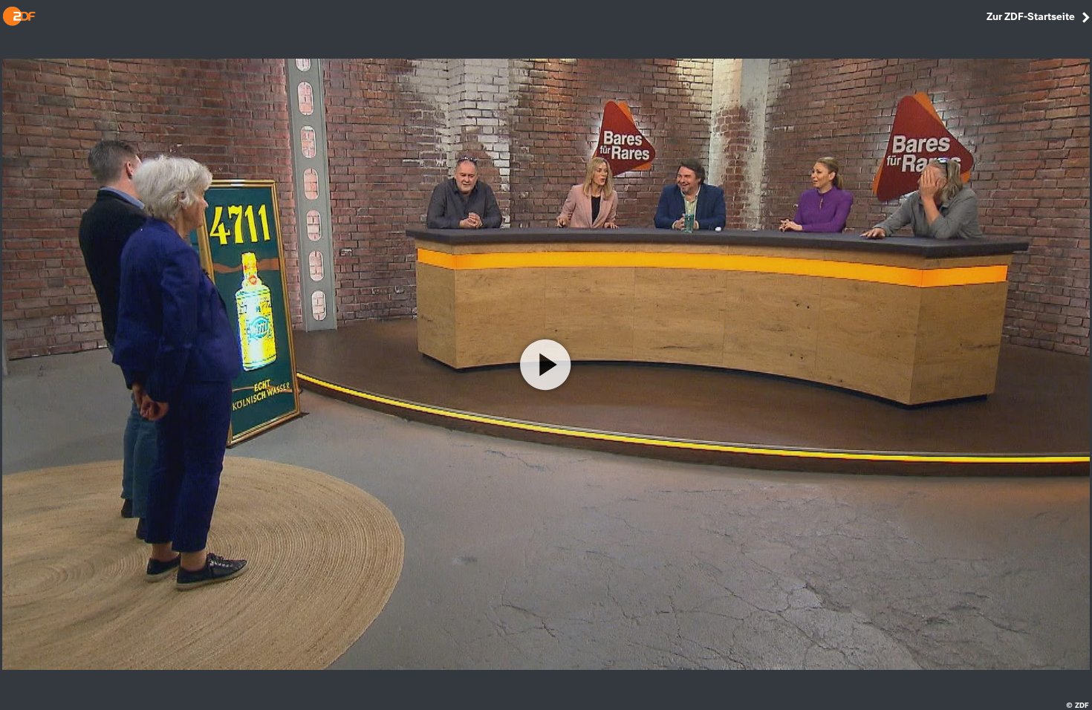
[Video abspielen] (546, 365)
